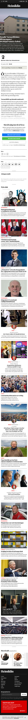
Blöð (16, 678)
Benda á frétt (18, 684)
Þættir (2, 687)
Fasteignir (17, 676)
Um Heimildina (18, 683)
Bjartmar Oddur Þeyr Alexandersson (10, 60)
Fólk (2, 679)
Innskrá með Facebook (14, 134)
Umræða (3, 683)
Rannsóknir (3, 678)
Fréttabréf (17, 681)
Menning (3, 681)
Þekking (3, 684)
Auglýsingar (17, 686)
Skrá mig (24, 694)
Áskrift (16, 679)
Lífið (2, 686)
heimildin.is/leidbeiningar (19, 145)
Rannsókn (2, 34)
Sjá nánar (16, 718)
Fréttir (2, 676)
